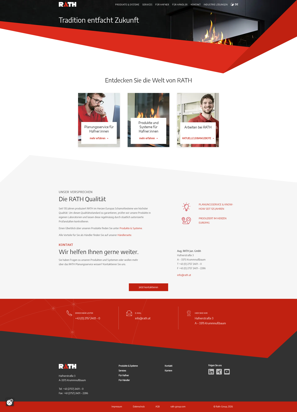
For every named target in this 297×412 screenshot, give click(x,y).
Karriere (168, 370)
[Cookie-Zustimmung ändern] (10, 402)
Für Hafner (162, 4)
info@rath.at (184, 275)
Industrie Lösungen (216, 4)
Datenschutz (139, 406)
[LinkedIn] (211, 373)
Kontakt (196, 4)
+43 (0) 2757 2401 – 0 (87, 318)
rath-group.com (177, 406)
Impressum (117, 406)
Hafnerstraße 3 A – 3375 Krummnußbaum (210, 320)
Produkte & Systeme (127, 4)
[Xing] (219, 373)
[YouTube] (227, 373)
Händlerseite (124, 235)
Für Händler (180, 4)
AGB (157, 406)
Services (147, 4)
